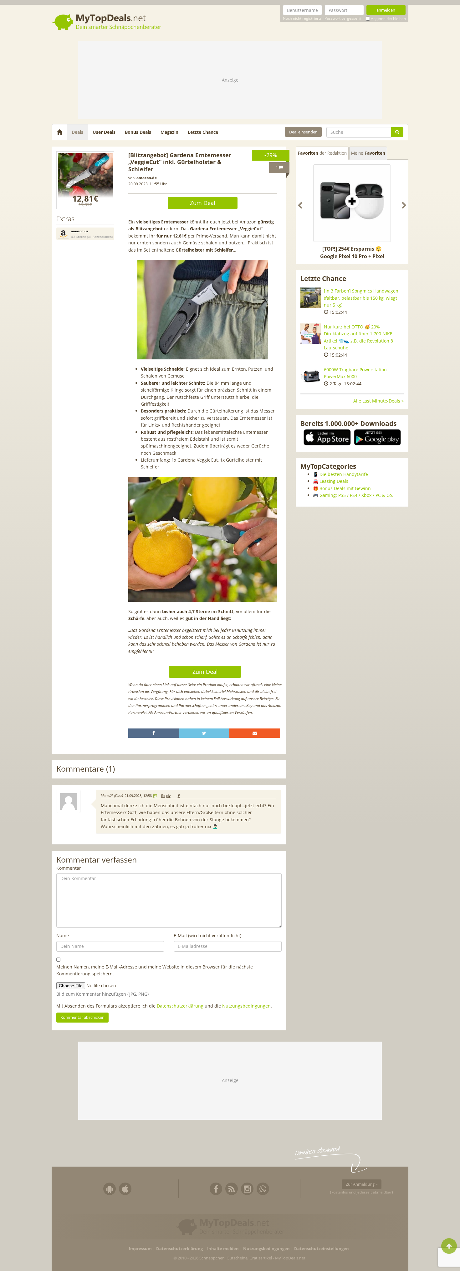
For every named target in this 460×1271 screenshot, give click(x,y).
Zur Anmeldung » (361, 1184)
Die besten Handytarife (343, 474)
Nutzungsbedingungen (246, 1006)
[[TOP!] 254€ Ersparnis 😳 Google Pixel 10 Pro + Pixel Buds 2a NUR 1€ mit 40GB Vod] (352, 203)
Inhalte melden (223, 1248)
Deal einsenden (303, 132)
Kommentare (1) (85, 769)
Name (62, 935)
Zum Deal (202, 203)
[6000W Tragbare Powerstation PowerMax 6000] (310, 376)
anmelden (385, 10)
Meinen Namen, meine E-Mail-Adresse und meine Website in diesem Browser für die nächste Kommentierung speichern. (154, 970)
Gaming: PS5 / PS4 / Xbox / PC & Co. (356, 495)
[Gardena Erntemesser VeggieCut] (85, 180)
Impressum (140, 1248)
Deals (77, 132)
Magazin (169, 132)
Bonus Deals (138, 132)
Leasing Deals (333, 481)
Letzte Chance (203, 132)
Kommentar (68, 868)
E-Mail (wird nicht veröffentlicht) (207, 935)
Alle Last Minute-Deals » (378, 401)
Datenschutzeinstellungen (321, 1248)
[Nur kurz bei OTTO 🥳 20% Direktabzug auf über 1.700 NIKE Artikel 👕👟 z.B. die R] (310, 333)
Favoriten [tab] (322, 153)
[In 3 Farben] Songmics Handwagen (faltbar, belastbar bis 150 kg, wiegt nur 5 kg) (361, 298)
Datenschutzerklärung (180, 1006)
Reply (166, 795)
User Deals (104, 132)
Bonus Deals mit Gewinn (345, 488)
